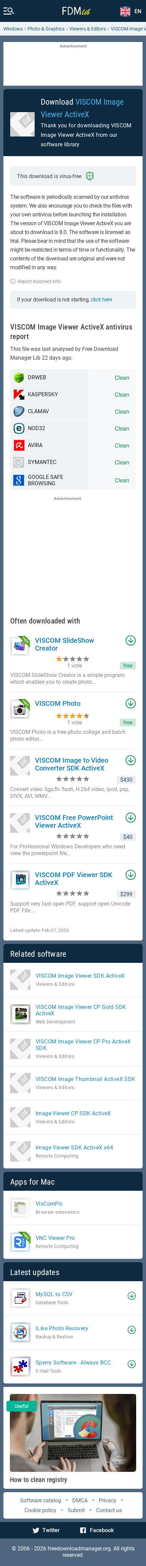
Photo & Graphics (46, 28)
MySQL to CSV (54, 1294)
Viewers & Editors (87, 28)
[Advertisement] (73, 64)
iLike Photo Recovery (62, 1328)
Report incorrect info (39, 281)
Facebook (102, 1530)
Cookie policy (40, 1510)
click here (101, 299)
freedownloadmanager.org (79, 1548)
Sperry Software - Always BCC (73, 1362)
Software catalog (40, 1500)
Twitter (51, 1530)
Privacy (107, 1500)
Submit (76, 1510)
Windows (13, 28)
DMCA (80, 1500)
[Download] (132, 1296)
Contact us (109, 1510)
